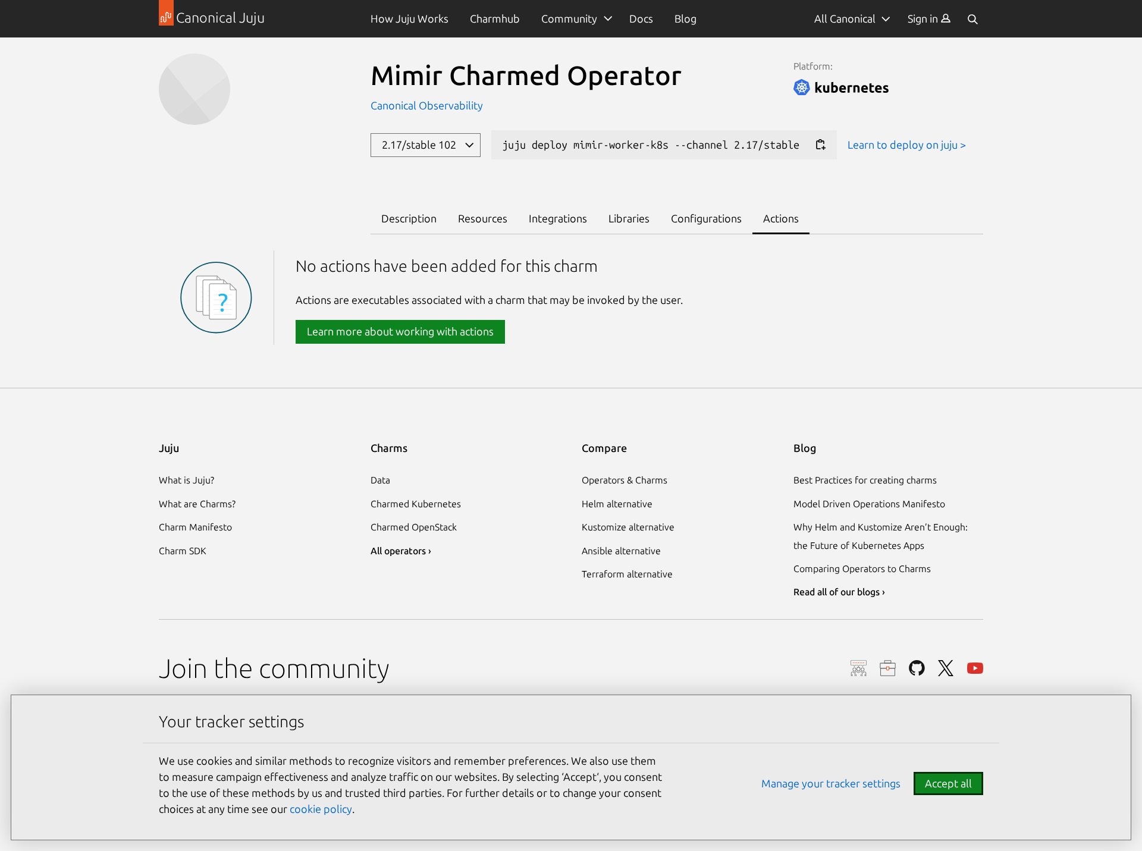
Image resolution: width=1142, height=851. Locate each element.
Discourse (859, 668)
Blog (685, 18)
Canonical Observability (427, 105)
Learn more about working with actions (400, 331)
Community (569, 18)
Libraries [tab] (629, 218)
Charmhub (495, 18)
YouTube (975, 668)
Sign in (924, 18)
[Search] (972, 18)
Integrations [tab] (558, 218)
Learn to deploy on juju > (907, 144)
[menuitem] (929, 18)
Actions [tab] (781, 218)
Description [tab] (409, 218)
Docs (641, 18)
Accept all (948, 783)
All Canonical (845, 18)
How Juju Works (409, 18)
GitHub (917, 668)
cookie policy (321, 809)
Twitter (946, 668)
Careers (888, 668)
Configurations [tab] (706, 218)
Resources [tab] (482, 218)
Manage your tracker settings (831, 783)
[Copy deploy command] (820, 145)
